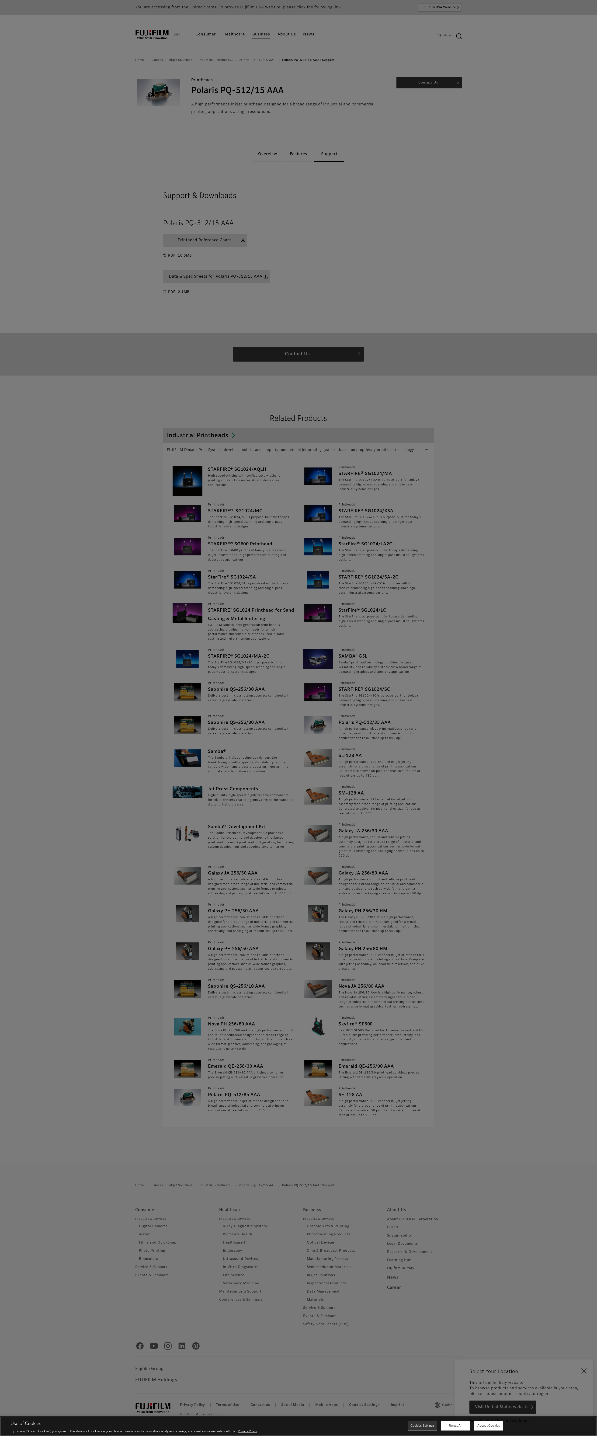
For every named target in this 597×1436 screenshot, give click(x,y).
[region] (298, 1426)
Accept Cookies (488, 1425)
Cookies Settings (422, 1425)
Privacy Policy (247, 1431)
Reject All (455, 1425)
